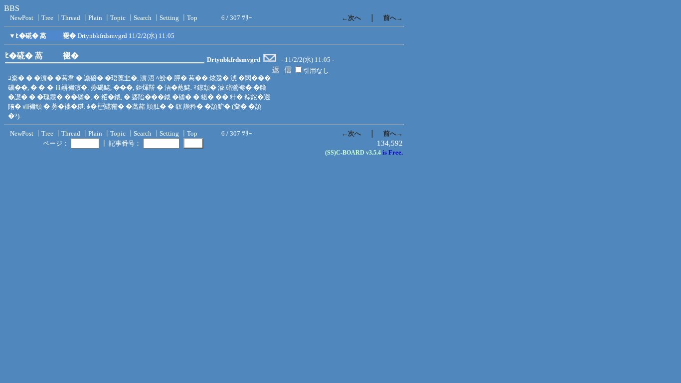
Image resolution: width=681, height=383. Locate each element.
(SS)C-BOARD (344, 152)
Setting (169, 17)
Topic (118, 17)
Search (143, 17)
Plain (95, 17)
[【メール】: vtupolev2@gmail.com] (270, 59)
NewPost (21, 17)
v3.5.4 (373, 152)
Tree (47, 17)
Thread (70, 17)
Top (192, 17)
